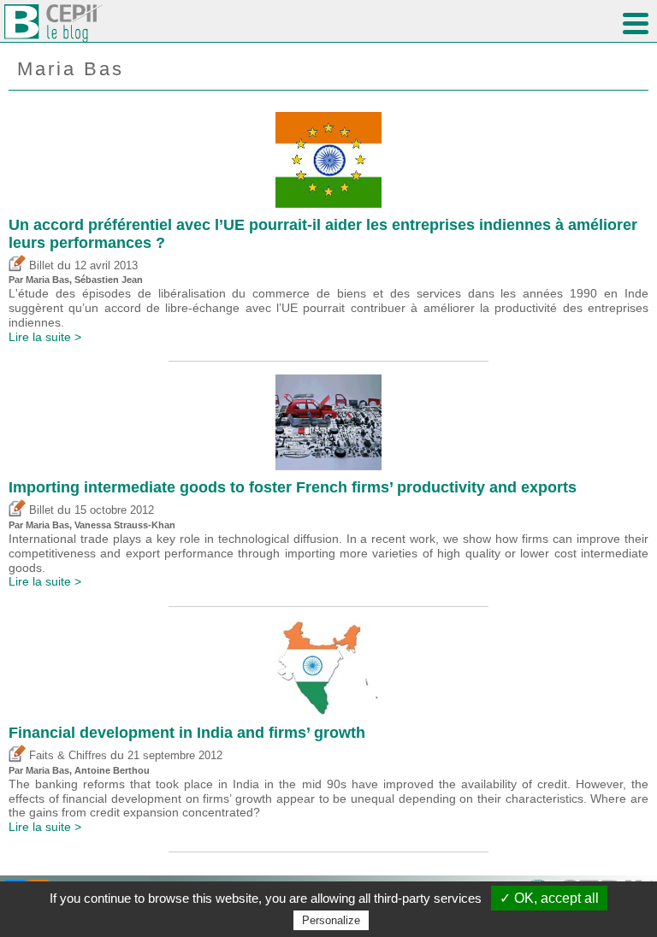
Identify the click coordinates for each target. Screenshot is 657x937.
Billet (40, 266)
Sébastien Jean (108, 279)
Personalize (331, 920)
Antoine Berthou (112, 770)
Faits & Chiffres (66, 756)
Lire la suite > (45, 337)
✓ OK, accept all (549, 898)
